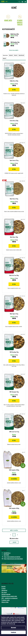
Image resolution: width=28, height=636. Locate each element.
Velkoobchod (4, 590)
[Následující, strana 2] (14, 534)
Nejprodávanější (21, 55)
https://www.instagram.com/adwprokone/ (13, 559)
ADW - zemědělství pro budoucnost (9, 598)
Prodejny (3, 588)
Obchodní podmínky (5, 594)
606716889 (6, 555)
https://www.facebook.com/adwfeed (12, 557)
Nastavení (13, 627)
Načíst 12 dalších (14, 530)
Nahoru (14, 542)
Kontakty (3, 586)
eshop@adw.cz (7, 553)
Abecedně (4, 58)
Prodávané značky (5, 600)
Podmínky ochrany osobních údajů (9, 596)
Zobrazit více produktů (13, 50)
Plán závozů (4, 592)
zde (14, 624)
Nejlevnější (11, 55)
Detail (14, 90)
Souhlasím (13, 632)
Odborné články (4, 602)
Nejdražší (15, 55)
